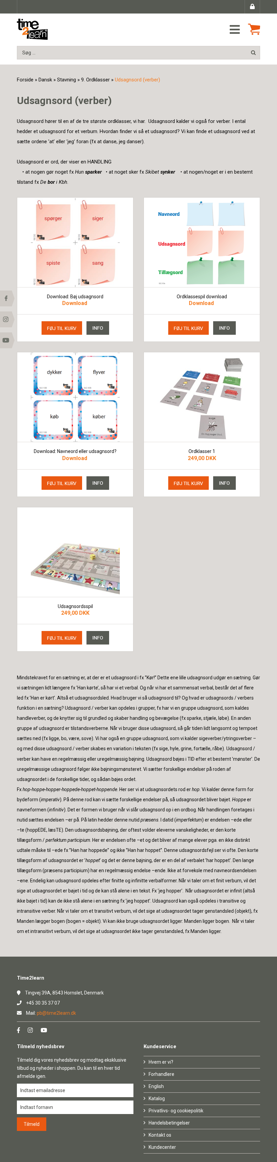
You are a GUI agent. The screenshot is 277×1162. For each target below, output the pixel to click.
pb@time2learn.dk (56, 1013)
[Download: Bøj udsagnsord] (75, 242)
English (156, 1086)
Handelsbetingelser (169, 1123)
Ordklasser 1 (201, 451)
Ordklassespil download (202, 296)
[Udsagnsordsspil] (75, 552)
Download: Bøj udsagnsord (75, 296)
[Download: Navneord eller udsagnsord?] (75, 397)
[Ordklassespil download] (201, 242)
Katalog (157, 1098)
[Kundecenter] (252, 7)
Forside (25, 80)
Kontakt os (160, 1135)
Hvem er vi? (161, 1062)
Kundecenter (162, 1147)
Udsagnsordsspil (75, 606)
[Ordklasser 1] (201, 397)
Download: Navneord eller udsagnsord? (75, 451)
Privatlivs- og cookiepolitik (176, 1110)
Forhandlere (161, 1074)
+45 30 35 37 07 (43, 1003)
